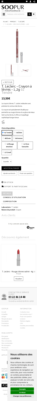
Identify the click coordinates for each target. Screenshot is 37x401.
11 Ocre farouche (25, 145)
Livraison (22, 319)
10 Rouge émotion (10, 145)
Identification (5, 339)
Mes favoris (5, 348)
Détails (7, 193)
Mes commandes (7, 341)
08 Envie (7, 138)
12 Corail (7, 152)
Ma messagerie (6, 346)
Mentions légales (25, 321)
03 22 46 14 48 (17, 297)
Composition (10, 201)
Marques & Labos (7, 319)
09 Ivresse (19, 138)
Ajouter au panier (11, 168)
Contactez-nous (24, 312)
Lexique (4, 317)
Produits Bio (5, 326)
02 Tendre (8, 132)
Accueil (5, 22)
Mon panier (5, 337)
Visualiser (18, 279)
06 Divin (19, 132)
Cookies (22, 328)
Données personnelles (27, 326)
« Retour (7, 82)
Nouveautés (5, 321)
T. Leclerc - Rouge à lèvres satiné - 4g (18, 272)
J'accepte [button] (22, 389)
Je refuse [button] (22, 392)
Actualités (5, 315)
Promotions (5, 324)
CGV (21, 324)
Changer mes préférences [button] (22, 396)
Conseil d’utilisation (14, 197)
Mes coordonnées (7, 344)
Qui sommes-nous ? (26, 315)
